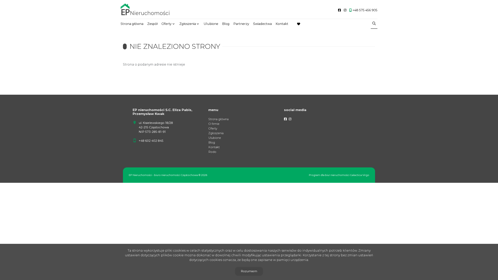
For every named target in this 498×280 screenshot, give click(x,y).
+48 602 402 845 (151, 141)
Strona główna (132, 24)
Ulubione (211, 24)
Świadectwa (262, 24)
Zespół (152, 24)
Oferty (166, 24)
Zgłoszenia (216, 133)
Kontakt (282, 24)
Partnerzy (241, 24)
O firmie (213, 124)
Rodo (212, 152)
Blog (226, 24)
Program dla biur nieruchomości (329, 175)
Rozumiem (249, 271)
